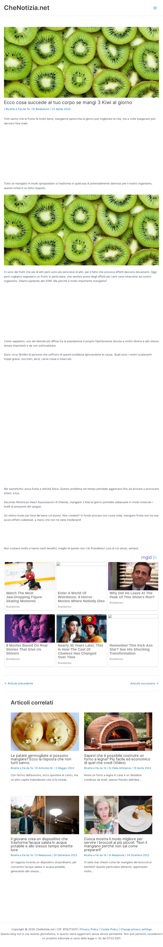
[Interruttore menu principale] (155, 8)
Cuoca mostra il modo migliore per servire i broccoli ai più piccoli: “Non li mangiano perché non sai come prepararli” (115, 844)
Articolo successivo (144, 683)
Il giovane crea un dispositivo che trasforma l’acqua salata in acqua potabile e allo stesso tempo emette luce (42, 844)
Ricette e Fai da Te (18, 109)
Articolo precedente (18, 683)
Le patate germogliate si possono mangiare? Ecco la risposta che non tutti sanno (41, 759)
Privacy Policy (89, 929)
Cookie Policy (109, 929)
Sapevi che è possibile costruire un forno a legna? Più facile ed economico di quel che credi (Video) (117, 759)
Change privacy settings (136, 929)
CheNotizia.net (26, 8)
